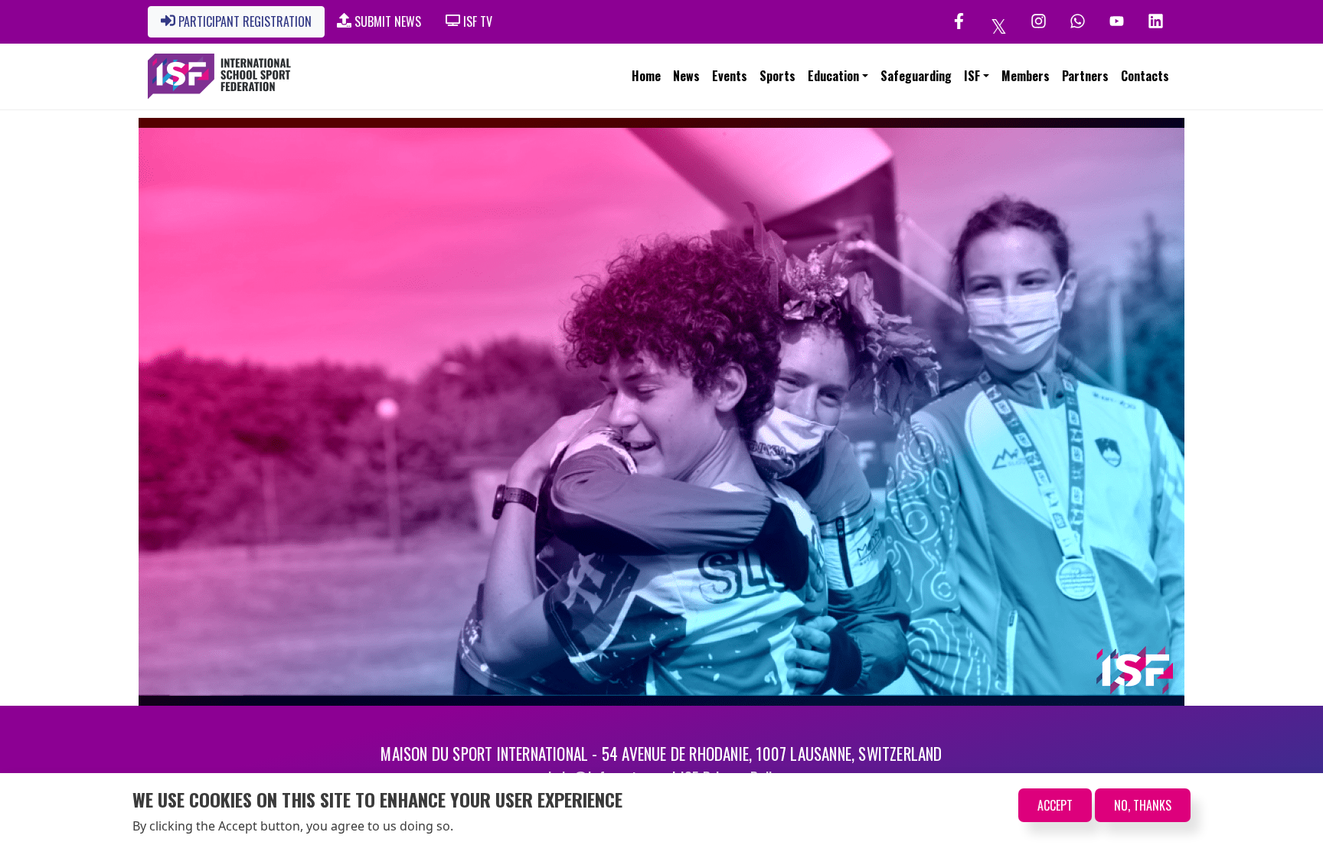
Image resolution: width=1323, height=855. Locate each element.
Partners (1085, 76)
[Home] (219, 76)
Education (833, 76)
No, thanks (1142, 805)
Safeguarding (916, 76)
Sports (777, 76)
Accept (1055, 805)
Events (729, 76)
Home (646, 76)
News (686, 76)
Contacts (1145, 76)
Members (1025, 76)
